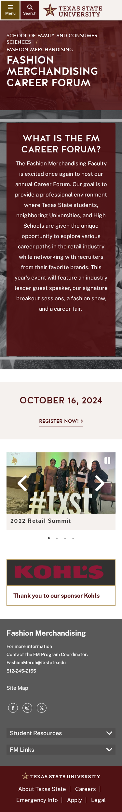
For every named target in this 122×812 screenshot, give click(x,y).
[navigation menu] (10, 10)
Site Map (17, 688)
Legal (98, 800)
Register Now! (59, 421)
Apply (74, 800)
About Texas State (42, 789)
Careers (85, 789)
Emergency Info (37, 800)
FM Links (22, 749)
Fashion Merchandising (40, 49)
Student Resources (36, 733)
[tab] (49, 538)
